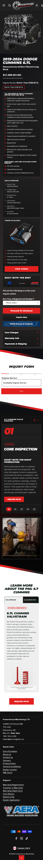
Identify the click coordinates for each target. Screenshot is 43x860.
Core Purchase (10, 751)
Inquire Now (21, 317)
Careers (7, 760)
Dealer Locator (10, 769)
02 (15, 509)
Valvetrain (11, 600)
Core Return (8, 794)
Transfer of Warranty (13, 788)
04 (28, 509)
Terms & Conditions (12, 766)
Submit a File (8, 797)
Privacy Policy (9, 763)
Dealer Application (11, 800)
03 (21, 509)
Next (21, 391)
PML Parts (7, 772)
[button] (4, 5)
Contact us (8, 757)
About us (7, 754)
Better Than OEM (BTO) (13, 87)
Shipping (5, 78)
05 (34, 509)
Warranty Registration (13, 785)
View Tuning (21, 269)
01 (9, 509)
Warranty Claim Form (13, 791)
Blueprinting (30, 600)
